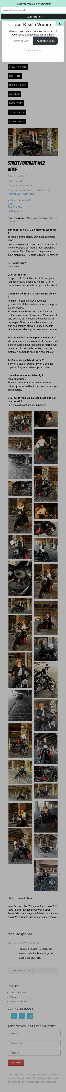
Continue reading (33, 50)
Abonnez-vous (45, 40)
